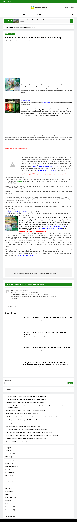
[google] (10, 8)
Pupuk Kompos (9, 507)
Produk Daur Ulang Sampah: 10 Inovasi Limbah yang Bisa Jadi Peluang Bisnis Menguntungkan (29, 432)
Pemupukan (8, 500)
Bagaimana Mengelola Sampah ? (25, 100)
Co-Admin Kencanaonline (30, 320)
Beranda (17, 15)
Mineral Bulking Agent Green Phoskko (50, 228)
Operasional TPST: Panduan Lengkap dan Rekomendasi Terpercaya (22, 441)
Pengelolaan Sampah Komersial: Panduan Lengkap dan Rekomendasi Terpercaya (42, 19)
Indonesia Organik (9, 478)
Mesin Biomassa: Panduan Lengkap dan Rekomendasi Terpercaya (22, 413)
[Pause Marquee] (71, 21)
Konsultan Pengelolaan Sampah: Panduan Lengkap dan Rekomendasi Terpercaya (26, 438)
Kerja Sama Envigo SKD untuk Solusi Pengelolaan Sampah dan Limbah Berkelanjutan (26, 429)
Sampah (12, 33)
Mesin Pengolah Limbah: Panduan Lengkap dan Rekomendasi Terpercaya (24, 420)
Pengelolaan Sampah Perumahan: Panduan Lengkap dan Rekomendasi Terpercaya (26, 399)
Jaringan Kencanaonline (11, 485)
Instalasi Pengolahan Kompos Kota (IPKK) (44, 166)
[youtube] (11, 8)
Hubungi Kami (49, 15)
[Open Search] (70, 15)
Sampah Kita (8, 516)
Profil (25, 15)
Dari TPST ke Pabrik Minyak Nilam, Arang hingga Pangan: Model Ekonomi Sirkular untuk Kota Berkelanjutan (32, 435)
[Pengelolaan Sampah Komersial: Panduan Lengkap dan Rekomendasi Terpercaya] (16, 22)
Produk (32, 15)
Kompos (7, 488)
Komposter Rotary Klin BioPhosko (46, 170)
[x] (8, 8)
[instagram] (6, 8)
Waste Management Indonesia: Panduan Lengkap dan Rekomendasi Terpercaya (25, 410)
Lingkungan (8, 491)
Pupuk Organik (8, 510)
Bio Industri (8, 463)
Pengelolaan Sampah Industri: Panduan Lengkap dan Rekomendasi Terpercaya (47, 347)
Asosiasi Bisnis (9, 453)
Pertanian (7, 503)
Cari (70, 383)
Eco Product (8, 472)
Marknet (7, 494)
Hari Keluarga (8, 475)
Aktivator (59, 15)
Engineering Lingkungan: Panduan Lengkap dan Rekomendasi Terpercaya (23, 426)
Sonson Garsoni (10, 40)
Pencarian (7, 380)
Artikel (39, 15)
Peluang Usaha (9, 497)
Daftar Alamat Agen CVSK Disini (26, 255)
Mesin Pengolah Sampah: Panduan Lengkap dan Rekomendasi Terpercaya (24, 423)
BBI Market (8, 457)
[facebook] (4, 8)
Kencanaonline (27, 366)
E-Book (7, 469)
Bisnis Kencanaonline (10, 466)
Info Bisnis (8, 482)
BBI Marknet (8, 460)
